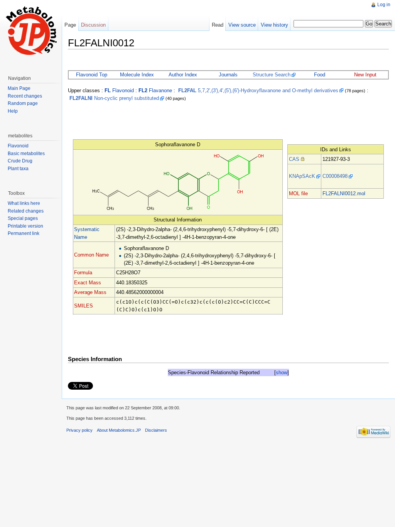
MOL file (298, 193)
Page (70, 25)
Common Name (91, 255)
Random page (23, 103)
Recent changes (25, 96)
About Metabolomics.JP (119, 430)
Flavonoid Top (91, 75)
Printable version (25, 226)
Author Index (183, 75)
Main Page (19, 88)
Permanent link (23, 233)
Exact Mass (87, 282)
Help (13, 111)
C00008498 (335, 176)
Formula (83, 272)
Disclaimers (156, 430)
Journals (228, 75)
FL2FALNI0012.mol (343, 193)
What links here (24, 203)
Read (217, 25)
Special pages (23, 218)
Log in (383, 4)
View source (242, 25)
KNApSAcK (302, 176)
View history (274, 25)
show (281, 372)
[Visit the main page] (31, 31)
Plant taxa (18, 168)
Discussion (93, 25)
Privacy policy (79, 430)
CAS (294, 159)
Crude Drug (20, 161)
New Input (365, 75)
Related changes (26, 211)
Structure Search (271, 75)
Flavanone (155, 90)
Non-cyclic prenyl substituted (114, 98)
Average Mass (90, 292)
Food (319, 75)
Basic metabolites (26, 153)
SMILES (83, 306)
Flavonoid (119, 90)
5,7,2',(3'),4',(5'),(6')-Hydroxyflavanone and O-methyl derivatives (258, 90)
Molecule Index (137, 75)
